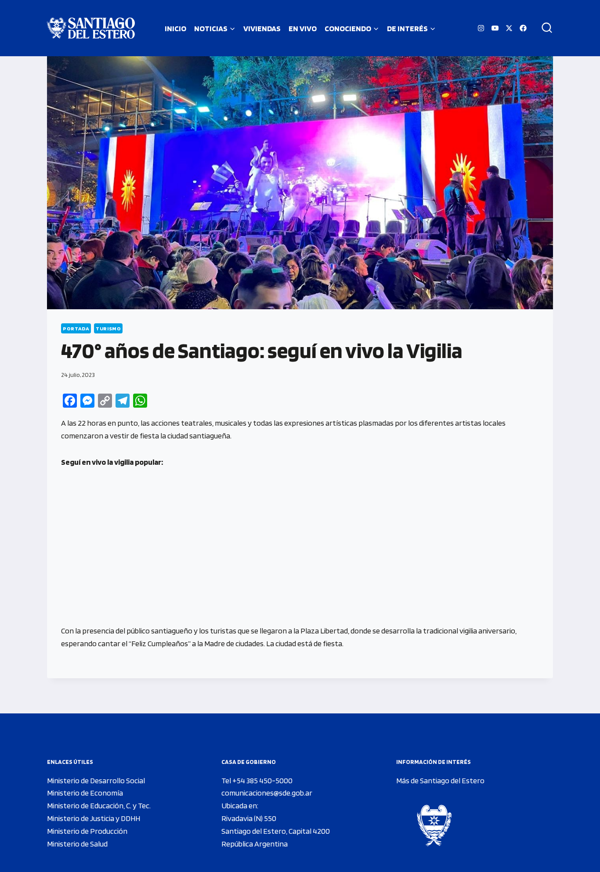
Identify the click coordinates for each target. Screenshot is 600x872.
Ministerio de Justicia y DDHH (93, 818)
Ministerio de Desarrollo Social (96, 780)
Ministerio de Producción (87, 831)
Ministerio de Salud (77, 843)
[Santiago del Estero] (91, 28)
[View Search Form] (544, 28)
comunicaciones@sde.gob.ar (266, 792)
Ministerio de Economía (85, 792)
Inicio (175, 28)
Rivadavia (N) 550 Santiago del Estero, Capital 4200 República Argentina (275, 831)
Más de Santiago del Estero (440, 780)
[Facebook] (523, 28)
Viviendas (262, 28)
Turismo (108, 328)
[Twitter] (509, 28)
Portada (76, 328)
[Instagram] (481, 28)
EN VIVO (303, 28)
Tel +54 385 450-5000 (257, 780)
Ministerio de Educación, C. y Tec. (99, 805)
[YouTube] (495, 28)
